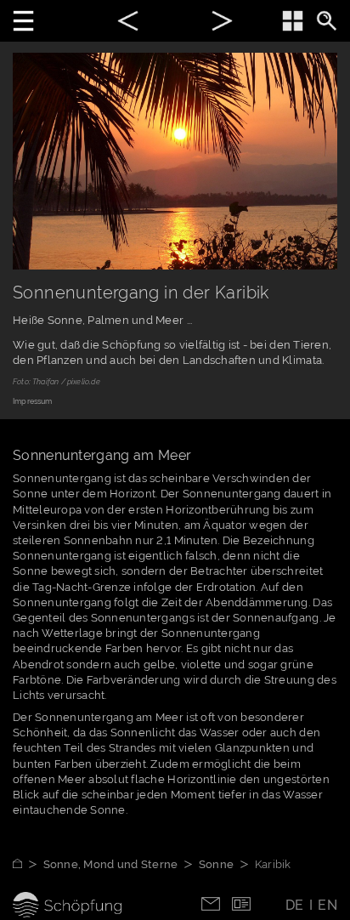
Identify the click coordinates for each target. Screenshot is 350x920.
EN (327, 905)
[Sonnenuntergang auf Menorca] (127, 23)
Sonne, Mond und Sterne (110, 864)
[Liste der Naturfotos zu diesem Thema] (292, 20)
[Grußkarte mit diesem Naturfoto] (241, 902)
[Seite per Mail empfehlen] (210, 902)
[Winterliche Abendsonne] (222, 23)
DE (294, 905)
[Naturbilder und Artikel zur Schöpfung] (28, 864)
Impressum (33, 401)
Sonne (216, 864)
